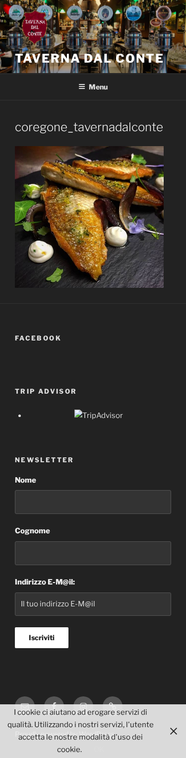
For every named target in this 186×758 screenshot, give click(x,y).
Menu (98, 87)
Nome (25, 480)
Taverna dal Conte (89, 58)
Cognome (32, 530)
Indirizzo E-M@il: (45, 582)
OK (99, 749)
